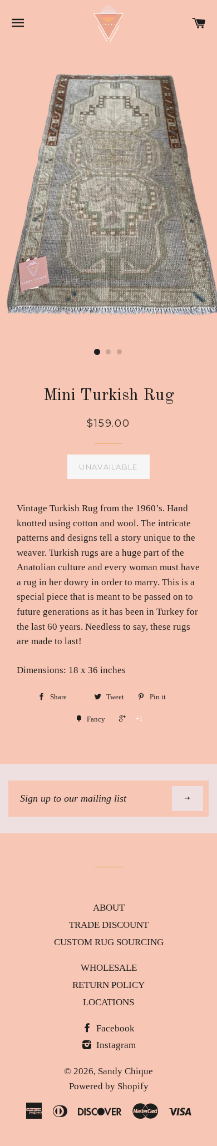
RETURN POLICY (108, 985)
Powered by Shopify (109, 1086)
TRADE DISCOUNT (109, 925)
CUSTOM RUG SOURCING (109, 942)
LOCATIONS (108, 1002)
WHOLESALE (109, 967)
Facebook (114, 1028)
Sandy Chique (125, 1071)
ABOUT (109, 907)
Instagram (115, 1045)
